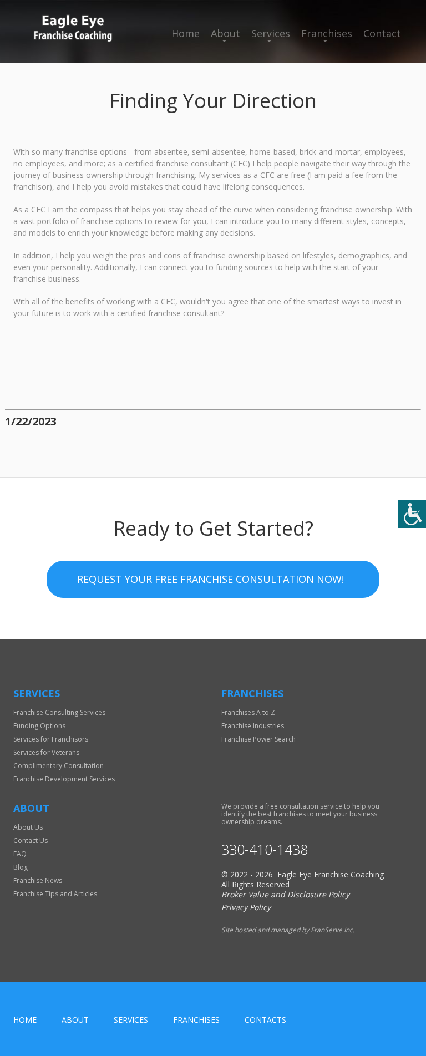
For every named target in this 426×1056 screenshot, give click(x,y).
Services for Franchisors (50, 739)
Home (185, 33)
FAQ (20, 854)
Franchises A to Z (248, 712)
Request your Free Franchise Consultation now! (210, 579)
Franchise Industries (252, 725)
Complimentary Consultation (58, 765)
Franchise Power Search (258, 739)
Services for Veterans (46, 752)
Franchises (326, 33)
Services (270, 33)
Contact (382, 33)
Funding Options (39, 725)
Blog (20, 867)
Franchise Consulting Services (59, 712)
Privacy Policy (246, 907)
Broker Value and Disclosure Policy (285, 894)
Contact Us (30, 840)
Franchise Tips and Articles (55, 893)
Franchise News (37, 880)
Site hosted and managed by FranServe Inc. (287, 930)
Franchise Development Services (64, 779)
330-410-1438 (264, 849)
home (25, 1019)
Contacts (265, 1019)
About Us (28, 827)
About (225, 33)
